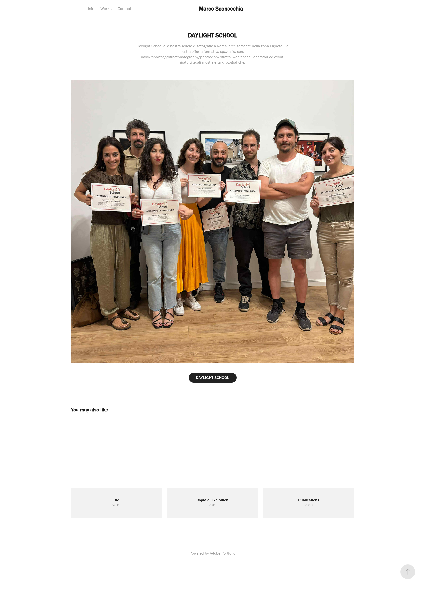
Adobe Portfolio (222, 553)
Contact (124, 8)
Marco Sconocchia (221, 8)
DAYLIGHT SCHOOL (212, 378)
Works (106, 8)
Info (91, 8)
